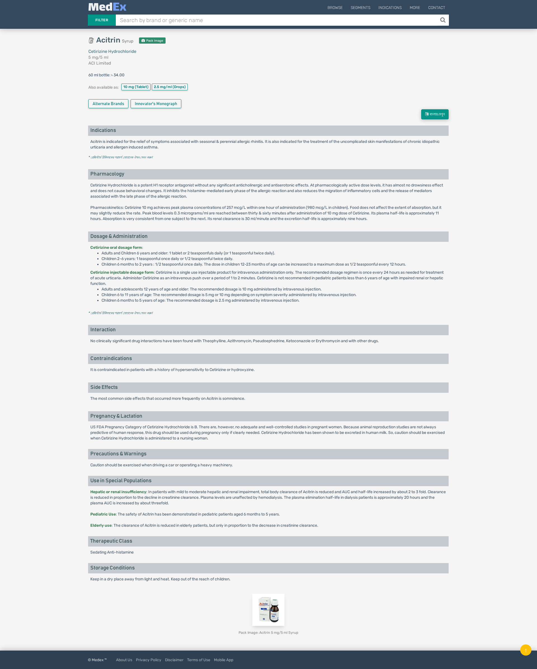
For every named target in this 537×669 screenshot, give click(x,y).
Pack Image (154, 40)
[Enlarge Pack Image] (268, 610)
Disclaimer (174, 660)
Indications (390, 7)
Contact (436, 7)
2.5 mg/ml (170, 87)
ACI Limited (99, 63)
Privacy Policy (148, 660)
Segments (360, 7)
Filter (101, 20)
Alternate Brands (108, 104)
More (415, 7)
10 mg (136, 87)
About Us (124, 660)
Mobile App (223, 660)
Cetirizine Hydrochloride (112, 51)
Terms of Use (198, 660)
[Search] (443, 20)
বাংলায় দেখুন (436, 114)
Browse (335, 7)
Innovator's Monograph (156, 104)
